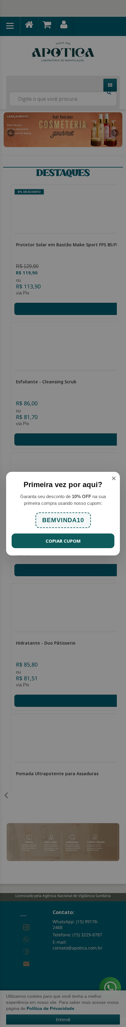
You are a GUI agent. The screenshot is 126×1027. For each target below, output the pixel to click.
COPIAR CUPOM (63, 541)
